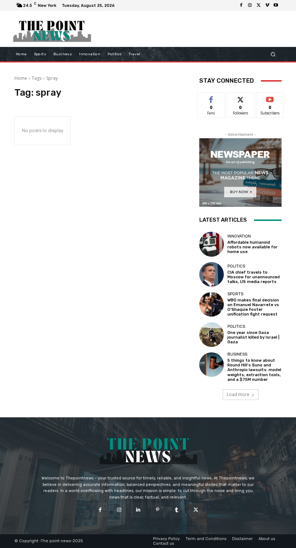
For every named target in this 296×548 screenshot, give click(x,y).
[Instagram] (249, 5)
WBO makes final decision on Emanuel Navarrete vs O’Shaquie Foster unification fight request (253, 307)
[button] (273, 54)
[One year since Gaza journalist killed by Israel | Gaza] (211, 334)
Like (211, 98)
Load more (238, 394)
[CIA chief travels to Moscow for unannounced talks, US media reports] (211, 274)
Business (237, 354)
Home (20, 78)
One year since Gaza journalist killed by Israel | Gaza (253, 337)
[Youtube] (275, 5)
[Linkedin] (138, 510)
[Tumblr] (177, 510)
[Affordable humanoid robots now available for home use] (211, 244)
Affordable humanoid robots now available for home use (252, 247)
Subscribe (270, 98)
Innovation (239, 236)
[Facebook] (241, 5)
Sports (235, 294)
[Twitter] (258, 5)
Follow (240, 98)
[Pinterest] (158, 510)
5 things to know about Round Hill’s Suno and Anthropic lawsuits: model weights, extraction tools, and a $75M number (254, 370)
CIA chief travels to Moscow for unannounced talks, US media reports (253, 277)
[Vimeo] (267, 5)
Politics (236, 266)
